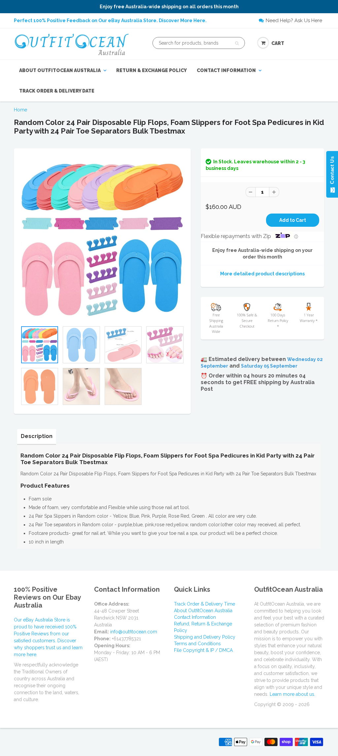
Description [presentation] (36, 436)
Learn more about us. (292, 694)
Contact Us (332, 171)
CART (277, 43)
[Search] (237, 43)
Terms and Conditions (197, 643)
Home (20, 109)
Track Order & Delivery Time (204, 604)
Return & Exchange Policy (151, 70)
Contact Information (226, 70)
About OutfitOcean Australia (60, 70)
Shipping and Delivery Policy (204, 637)
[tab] (36, 436)
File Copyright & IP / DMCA (203, 650)
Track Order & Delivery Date (56, 91)
